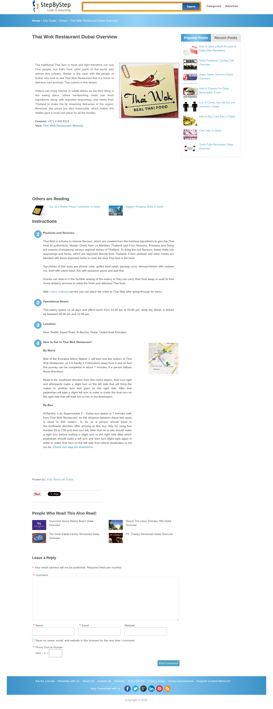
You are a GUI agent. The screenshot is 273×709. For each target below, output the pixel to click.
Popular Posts (196, 38)
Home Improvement (180, 681)
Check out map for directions (73, 447)
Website (130, 625)
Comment (42, 575)
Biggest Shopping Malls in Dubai (144, 206)
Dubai (63, 20)
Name (39, 625)
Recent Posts (225, 38)
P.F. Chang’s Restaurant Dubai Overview (149, 534)
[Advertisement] (105, 50)
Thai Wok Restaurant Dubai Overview (94, 20)
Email (85, 625)
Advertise (231, 6)
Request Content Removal (213, 681)
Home (36, 20)
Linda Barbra (54, 479)
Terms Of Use (136, 681)
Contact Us (104, 681)
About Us (88, 681)
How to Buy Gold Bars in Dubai (217, 116)
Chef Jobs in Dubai (210, 130)
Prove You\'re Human (49, 647)
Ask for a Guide (45, 681)
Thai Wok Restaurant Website (63, 125)
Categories (213, 6)
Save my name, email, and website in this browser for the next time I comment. (85, 640)
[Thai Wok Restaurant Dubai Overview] (149, 91)
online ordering (59, 291)
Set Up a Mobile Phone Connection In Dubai (74, 206)
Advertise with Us (69, 681)
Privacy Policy (156, 681)
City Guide (49, 20)
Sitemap (119, 681)
